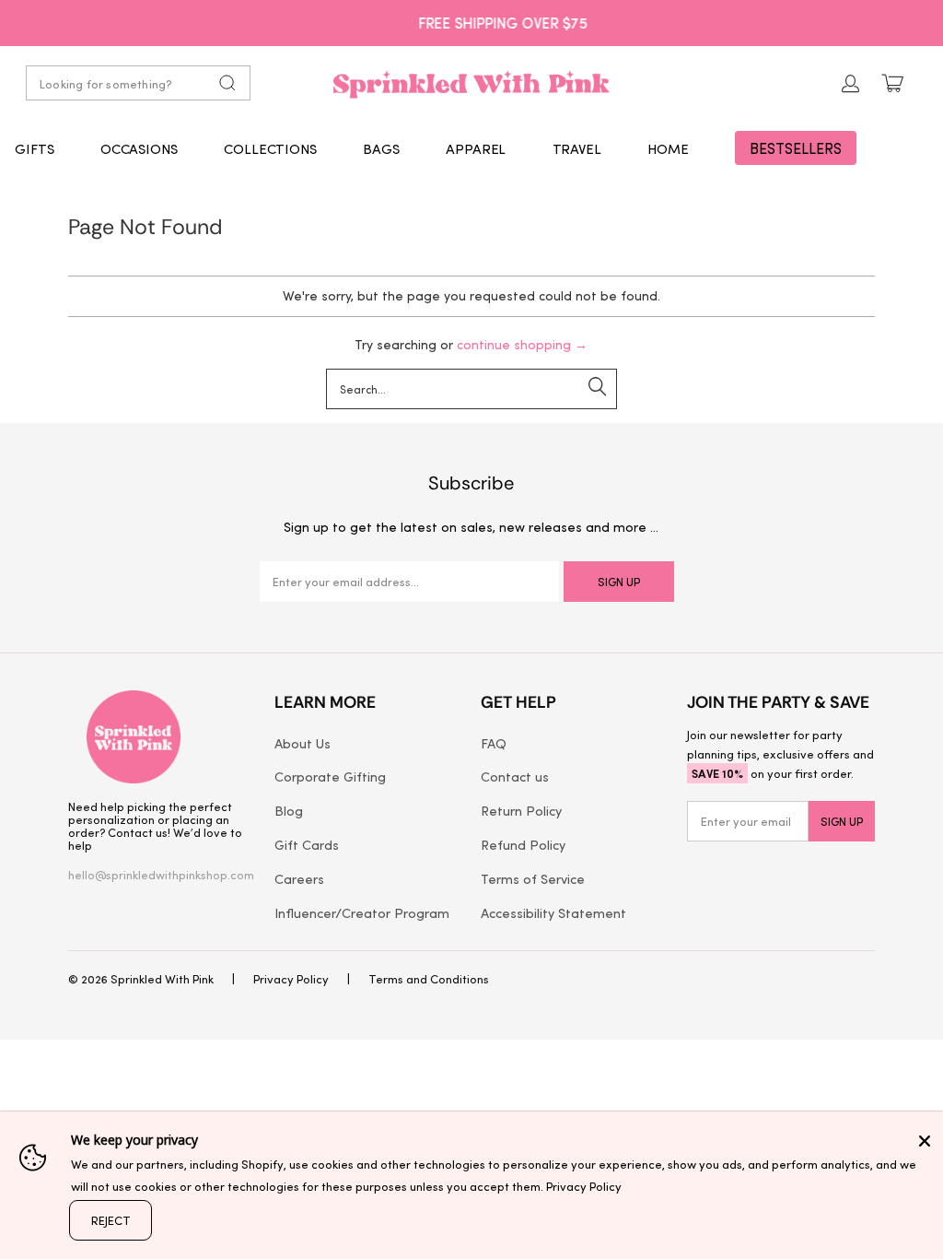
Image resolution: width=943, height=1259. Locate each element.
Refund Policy (523, 844)
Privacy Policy (291, 978)
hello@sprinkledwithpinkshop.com (161, 874)
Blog (288, 810)
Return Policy (521, 810)
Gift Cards (306, 844)
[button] (34, 148)
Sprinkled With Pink (162, 978)
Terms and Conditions (428, 978)
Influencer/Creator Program (361, 912)
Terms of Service (533, 878)
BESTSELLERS (796, 148)
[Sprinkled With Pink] (471, 83)
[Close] (924, 1141)
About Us (302, 743)
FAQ (493, 743)
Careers (299, 878)
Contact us (515, 776)
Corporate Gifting (330, 776)
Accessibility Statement (553, 912)
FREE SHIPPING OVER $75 (472, 22)
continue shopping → (522, 344)
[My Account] (851, 83)
